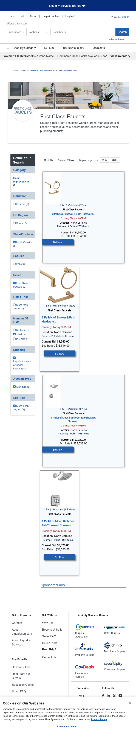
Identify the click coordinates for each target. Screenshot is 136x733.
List (105, 159)
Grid (116, 159)
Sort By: (49, 160)
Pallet (19, 264)
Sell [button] (22, 16)
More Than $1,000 (21, 407)
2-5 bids (20, 339)
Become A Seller (52, 629)
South (19, 223)
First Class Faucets (20, 284)
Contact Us (49, 657)
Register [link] (70, 16)
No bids (20, 330)
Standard (21, 386)
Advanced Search (117, 39)
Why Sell (47, 623)
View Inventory (120, 56)
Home (15, 70)
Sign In (125, 16)
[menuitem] (11, 15)
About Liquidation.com (22, 631)
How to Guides (21, 667)
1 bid (19, 334)
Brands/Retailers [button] (73, 48)
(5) (22, 339)
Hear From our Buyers (21, 676)
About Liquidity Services (21, 642)
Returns (20, 204)
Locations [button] (99, 48)
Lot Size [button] (49, 48)
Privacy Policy (99, 719)
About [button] (33, 16)
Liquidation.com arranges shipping (22, 365)
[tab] (23, 169)
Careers (17, 623)
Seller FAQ (49, 636)
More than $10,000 (20, 306)
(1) (22, 330)
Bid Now (57, 242)
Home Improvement (21, 179)
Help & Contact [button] (50, 16)
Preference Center (67, 726)
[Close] (130, 703)
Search (122, 32)
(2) (21, 181)
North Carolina (24, 242)
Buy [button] (12, 16)
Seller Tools (49, 643)
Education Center (23, 685)
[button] (23, 170)
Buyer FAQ (19, 691)
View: (71, 160)
